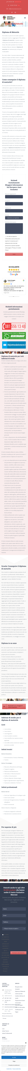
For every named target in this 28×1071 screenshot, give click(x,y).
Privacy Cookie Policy (16, 1068)
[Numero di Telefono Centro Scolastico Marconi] (14, 323)
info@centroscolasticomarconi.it (9, 1004)
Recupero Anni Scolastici (18, 988)
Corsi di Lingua (18, 1005)
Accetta (14, 1057)
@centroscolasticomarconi (9, 1007)
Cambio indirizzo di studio (20, 997)
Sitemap (4, 1018)
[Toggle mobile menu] (25, 18)
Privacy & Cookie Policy (6, 1013)
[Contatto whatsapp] (14, 332)
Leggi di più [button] (6, 292)
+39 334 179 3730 (7, 1001)
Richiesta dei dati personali (7, 1016)
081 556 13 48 (8, 998)
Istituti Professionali (7, 1033)
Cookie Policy (9, 1068)
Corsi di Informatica (20, 1007)
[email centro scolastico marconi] (14, 342)
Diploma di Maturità (20, 991)
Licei (3, 1028)
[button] (26, 1043)
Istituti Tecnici (5, 1031)
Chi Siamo (4, 1039)
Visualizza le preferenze (14, 1065)
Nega (14, 1061)
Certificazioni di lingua (19, 1011)
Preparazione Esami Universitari (20, 1001)
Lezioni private (18, 993)
